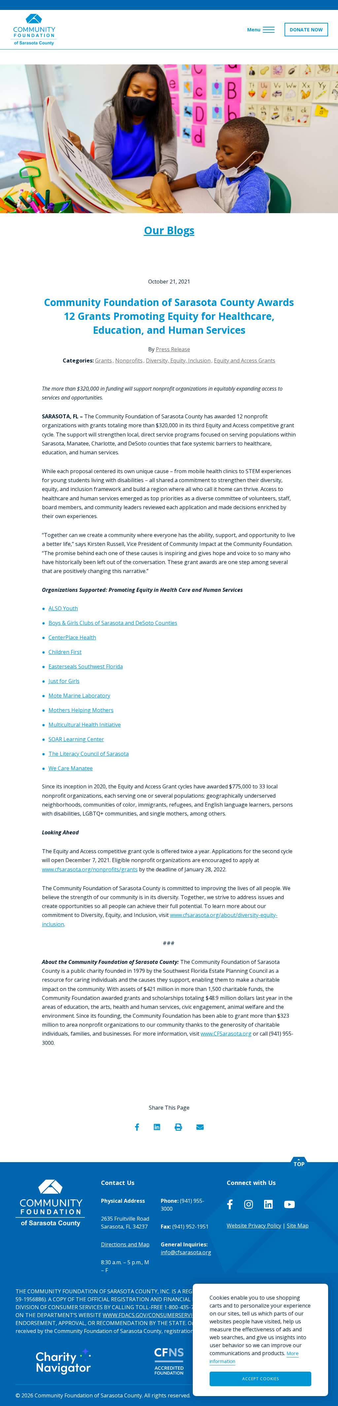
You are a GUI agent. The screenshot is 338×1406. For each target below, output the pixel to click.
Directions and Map (125, 1244)
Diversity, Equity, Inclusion (178, 360)
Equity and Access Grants (244, 360)
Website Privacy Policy (254, 1225)
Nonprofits (129, 360)
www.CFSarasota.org (226, 1033)
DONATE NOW (306, 29)
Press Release (173, 349)
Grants (103, 360)
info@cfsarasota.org (186, 1252)
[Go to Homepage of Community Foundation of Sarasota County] (33, 29)
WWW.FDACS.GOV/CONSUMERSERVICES (152, 1315)
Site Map (298, 1225)
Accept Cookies (260, 1379)
